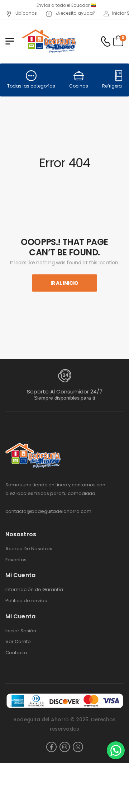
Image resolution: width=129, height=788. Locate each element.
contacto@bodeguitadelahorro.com (48, 511)
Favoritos (16, 560)
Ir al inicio (64, 283)
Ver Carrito (18, 642)
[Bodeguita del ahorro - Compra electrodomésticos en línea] (49, 41)
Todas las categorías (31, 86)
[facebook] (51, 747)
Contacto (16, 653)
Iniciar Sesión (20, 631)
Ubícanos (25, 13)
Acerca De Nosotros (28, 549)
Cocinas (78, 86)
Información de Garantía (34, 590)
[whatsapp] (78, 747)
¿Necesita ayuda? (74, 13)
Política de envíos (26, 601)
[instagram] (64, 747)
